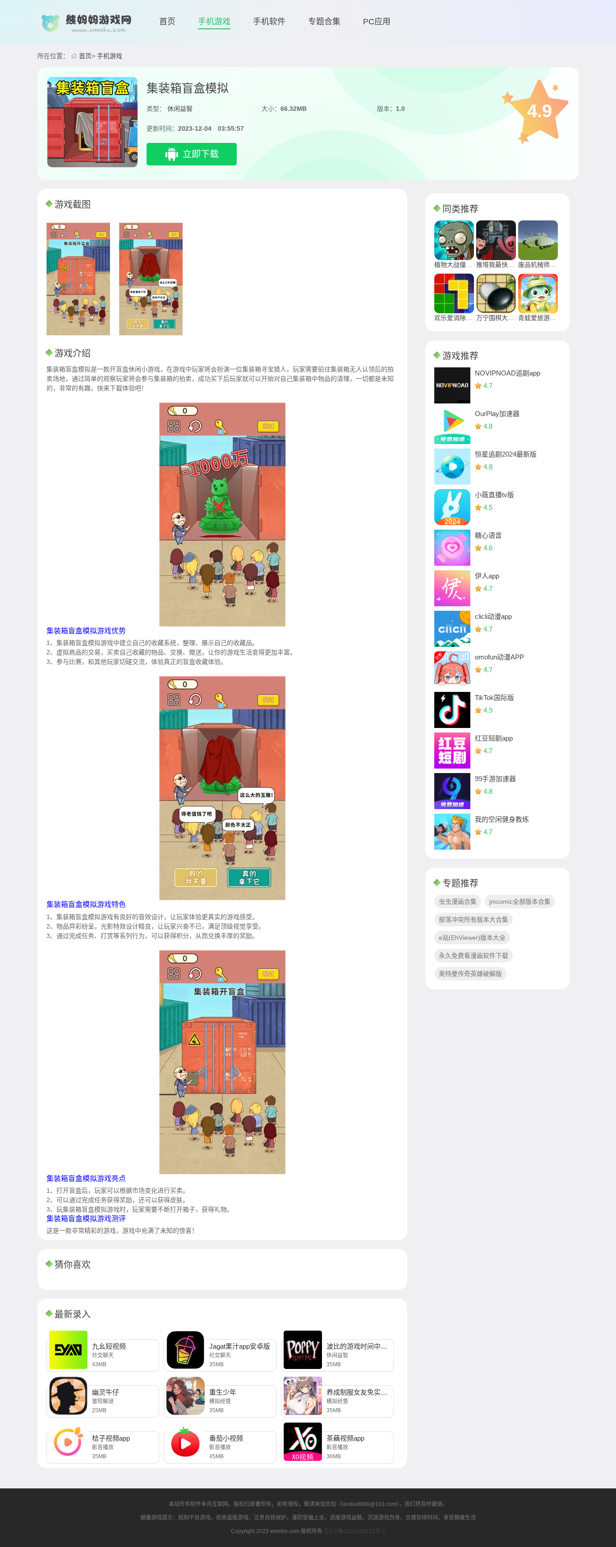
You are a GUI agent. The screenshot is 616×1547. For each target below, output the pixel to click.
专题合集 (324, 21)
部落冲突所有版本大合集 (473, 919)
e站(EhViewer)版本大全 (472, 937)
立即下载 (201, 154)
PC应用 (377, 21)
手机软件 (269, 21)
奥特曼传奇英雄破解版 (470, 973)
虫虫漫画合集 (458, 901)
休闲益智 (180, 108)
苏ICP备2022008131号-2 (355, 1531)
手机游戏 (214, 21)
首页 (167, 21)
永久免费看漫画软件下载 (473, 955)
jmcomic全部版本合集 (520, 901)
